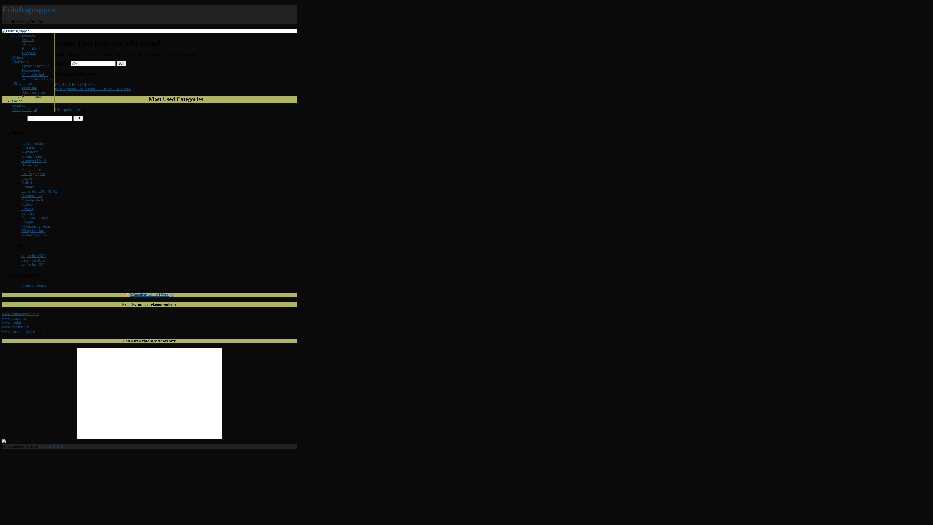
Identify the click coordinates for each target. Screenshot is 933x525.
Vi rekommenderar (35, 226)
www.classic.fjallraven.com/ (23, 331)
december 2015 (33, 260)
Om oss (28, 40)
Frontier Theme (51, 446)
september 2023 (33, 256)
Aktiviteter (20, 62)
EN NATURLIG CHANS (75, 84)
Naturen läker (32, 97)
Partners (27, 213)
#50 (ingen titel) (33, 143)
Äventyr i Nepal (24, 110)
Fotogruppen (32, 70)
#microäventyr (32, 148)
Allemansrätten (33, 92)
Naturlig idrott (32, 200)
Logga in (29, 53)
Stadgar (28, 44)
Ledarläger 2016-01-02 (39, 191)
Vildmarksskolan (35, 75)
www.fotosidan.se (16, 327)
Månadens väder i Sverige (151, 295)
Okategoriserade (67, 109)
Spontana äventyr (35, 66)
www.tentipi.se (13, 323)
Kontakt (18, 105)
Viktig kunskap (23, 83)
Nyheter (18, 57)
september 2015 (33, 264)
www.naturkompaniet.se (20, 314)
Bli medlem (31, 48)
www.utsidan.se (14, 318)
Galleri (17, 101)
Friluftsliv (29, 88)
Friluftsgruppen (28, 9)
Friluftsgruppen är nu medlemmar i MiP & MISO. (93, 89)
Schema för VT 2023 (38, 79)
